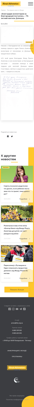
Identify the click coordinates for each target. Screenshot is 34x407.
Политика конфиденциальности (17, 399)
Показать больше (17, 290)
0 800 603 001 (17, 333)
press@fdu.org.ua (17, 323)
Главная (3, 10)
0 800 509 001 (17, 330)
